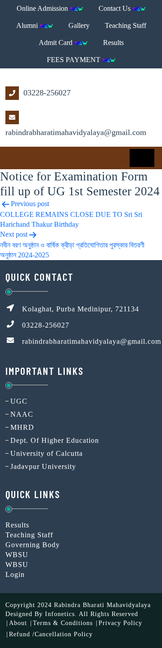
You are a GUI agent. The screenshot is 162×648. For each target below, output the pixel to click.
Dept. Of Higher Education (54, 440)
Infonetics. (61, 614)
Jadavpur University (43, 466)
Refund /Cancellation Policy (51, 634)
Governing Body (32, 545)
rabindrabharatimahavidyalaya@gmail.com (75, 132)
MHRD (22, 427)
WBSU (16, 554)
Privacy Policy (120, 623)
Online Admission (43, 8)
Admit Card (56, 42)
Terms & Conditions (63, 623)
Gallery (79, 25)
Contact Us (115, 8)
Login (15, 574)
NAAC (21, 414)
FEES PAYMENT (74, 59)
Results (113, 42)
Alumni (28, 25)
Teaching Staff (125, 25)
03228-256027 (46, 92)
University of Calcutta (46, 453)
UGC (18, 401)
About (18, 623)
